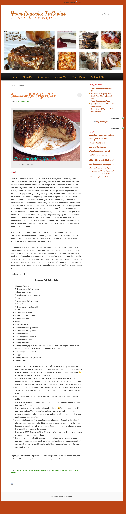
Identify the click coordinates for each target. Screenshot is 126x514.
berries (100, 135)
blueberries (111, 135)
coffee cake (64, 470)
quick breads (110, 171)
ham (110, 160)
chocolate (101, 147)
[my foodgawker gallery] (101, 122)
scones (102, 174)
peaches (100, 168)
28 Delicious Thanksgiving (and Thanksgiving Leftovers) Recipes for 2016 (102, 96)
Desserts (32, 470)
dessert (71, 470)
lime (99, 164)
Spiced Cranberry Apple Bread (100, 101)
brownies (101, 139)
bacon (96, 135)
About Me (27, 76)
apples (91, 135)
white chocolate (107, 177)
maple (103, 165)
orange (91, 168)
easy (106, 159)
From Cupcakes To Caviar (38, 14)
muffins (108, 164)
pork (106, 168)
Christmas (93, 151)
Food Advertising (68, 2)
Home (14, 76)
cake (26, 470)
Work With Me (97, 76)
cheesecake (104, 143)
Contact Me (60, 76)
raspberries (92, 174)
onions (112, 165)
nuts (76, 470)
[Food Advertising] (12, 484)
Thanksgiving (98, 177)
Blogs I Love (43, 76)
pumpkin (95, 171)
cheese (98, 143)
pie (104, 168)
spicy (91, 176)
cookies (92, 155)
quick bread (102, 171)
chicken (92, 147)
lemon (95, 164)
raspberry (97, 174)
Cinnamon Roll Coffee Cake (33, 95)
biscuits (105, 135)
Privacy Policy (78, 76)
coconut (107, 151)
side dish (107, 174)
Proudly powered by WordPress (62, 496)
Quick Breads (41, 470)
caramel (92, 143)
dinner (101, 160)
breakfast (55, 470)
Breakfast (20, 470)
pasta (96, 168)
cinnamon (101, 151)
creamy (104, 155)
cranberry (98, 155)
